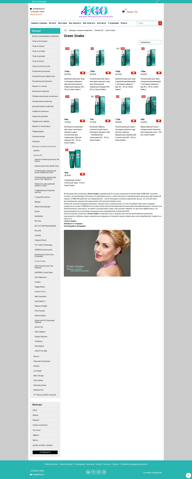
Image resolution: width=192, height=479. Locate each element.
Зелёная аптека (38, 136)
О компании (113, 23)
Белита (36, 150)
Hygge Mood (40, 287)
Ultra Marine (39, 346)
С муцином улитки (42, 197)
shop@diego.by (38, 9)
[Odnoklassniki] (104, 472)
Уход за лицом (38, 46)
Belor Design (38, 376)
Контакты (101, 23)
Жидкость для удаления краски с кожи (45, 185)
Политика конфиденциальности (134, 464)
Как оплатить (89, 23)
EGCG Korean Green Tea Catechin (44, 267)
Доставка (62, 23)
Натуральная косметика (42, 101)
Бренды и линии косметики (80, 30)
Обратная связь (51, 464)
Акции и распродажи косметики (45, 36)
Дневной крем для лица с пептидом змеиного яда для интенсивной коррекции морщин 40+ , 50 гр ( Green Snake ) (74, 84)
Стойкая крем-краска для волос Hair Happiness (45, 178)
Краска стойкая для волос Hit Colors (47, 160)
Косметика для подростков (43, 76)
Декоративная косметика (43, 106)
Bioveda (38, 231)
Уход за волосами (39, 41)
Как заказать (75, 23)
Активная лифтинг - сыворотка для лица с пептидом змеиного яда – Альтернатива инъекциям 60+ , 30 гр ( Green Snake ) (100, 133)
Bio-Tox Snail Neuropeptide (45, 226)
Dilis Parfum (38, 380)
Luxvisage (37, 371)
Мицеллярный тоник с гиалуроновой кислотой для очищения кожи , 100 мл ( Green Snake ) (151, 131)
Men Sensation (40, 296)
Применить (45, 452)
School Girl (39, 327)
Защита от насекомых (41, 126)
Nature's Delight (41, 306)
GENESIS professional (43, 250)
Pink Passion (40, 311)
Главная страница (39, 23)
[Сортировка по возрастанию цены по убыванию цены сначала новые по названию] (150, 42)
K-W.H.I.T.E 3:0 (40, 292)
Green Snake (40, 261)
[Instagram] (98, 472)
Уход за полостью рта (41, 66)
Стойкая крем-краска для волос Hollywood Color (45, 172)
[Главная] (65, 30)
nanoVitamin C (40, 301)
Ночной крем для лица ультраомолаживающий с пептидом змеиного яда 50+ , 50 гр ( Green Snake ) (151, 84)
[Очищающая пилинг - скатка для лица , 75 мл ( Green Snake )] (74, 159)
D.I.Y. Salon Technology (43, 245)
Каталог (52, 23)
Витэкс (36, 356)
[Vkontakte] (88, 472)
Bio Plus (38, 221)
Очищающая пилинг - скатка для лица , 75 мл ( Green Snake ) (74, 182)
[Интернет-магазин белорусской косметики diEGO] (96, 11)
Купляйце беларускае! (152, 473)
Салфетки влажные (40, 111)
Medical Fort (38, 390)
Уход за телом (38, 61)
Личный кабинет (66, 464)
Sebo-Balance (40, 332)
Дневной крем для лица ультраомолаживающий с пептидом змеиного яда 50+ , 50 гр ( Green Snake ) (125, 84)
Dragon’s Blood (40, 240)
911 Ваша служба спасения (44, 395)
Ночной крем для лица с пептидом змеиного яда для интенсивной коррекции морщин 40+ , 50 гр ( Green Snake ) (100, 84)
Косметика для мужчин (42, 81)
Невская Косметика (41, 361)
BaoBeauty (39, 216)
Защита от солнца (39, 86)
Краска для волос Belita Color (47, 166)
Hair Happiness (41, 277)
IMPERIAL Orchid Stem (44, 272)
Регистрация (79, 464)
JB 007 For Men (41, 351)
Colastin (38, 235)
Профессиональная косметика (45, 96)
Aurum (37, 211)
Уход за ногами (38, 51)
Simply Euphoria (41, 337)
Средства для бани (40, 116)
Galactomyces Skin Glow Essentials (44, 255)
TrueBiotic (38, 341)
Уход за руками (38, 56)
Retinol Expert (40, 316)
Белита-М (99, 30)
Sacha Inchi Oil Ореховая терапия (44, 321)
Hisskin (38, 282)
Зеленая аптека (39, 385)
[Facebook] (93, 472)
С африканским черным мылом (45, 191)
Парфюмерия (38, 131)
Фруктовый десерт (42, 207)
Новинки (36, 141)
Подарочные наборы (41, 121)
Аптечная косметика (40, 91)
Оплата (124, 23)
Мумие (37, 202)
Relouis (36, 366)
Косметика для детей (41, 71)
